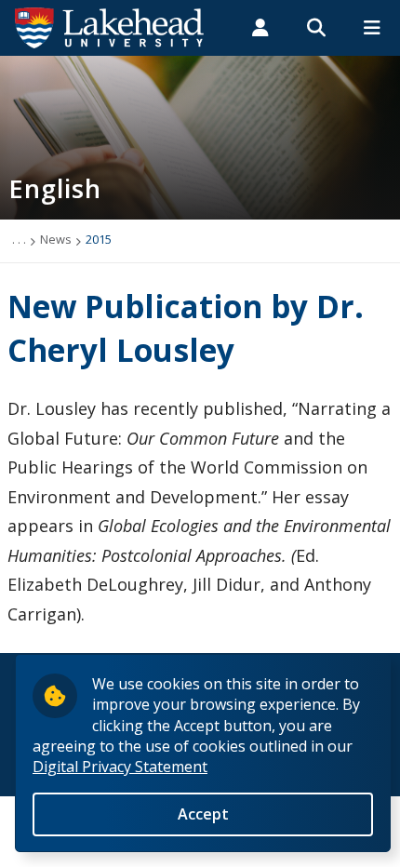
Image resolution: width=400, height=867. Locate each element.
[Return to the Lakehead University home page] (110, 26)
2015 (99, 239)
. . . (19, 239)
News (56, 239)
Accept (203, 814)
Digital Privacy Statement (120, 766)
